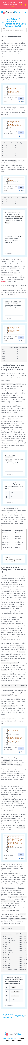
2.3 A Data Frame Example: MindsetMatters (8, 1016)
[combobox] (14, 30)
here (3, 282)
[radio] (14, 493)
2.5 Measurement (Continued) (20, 1015)
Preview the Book (9, 1038)
